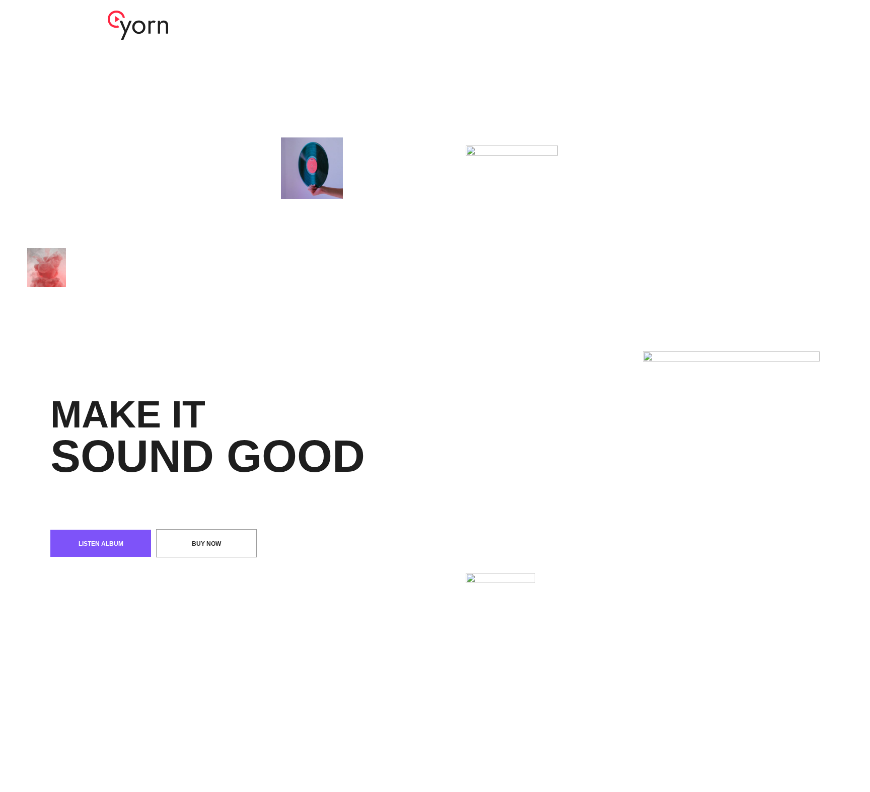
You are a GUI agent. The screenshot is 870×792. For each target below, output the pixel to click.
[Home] (138, 25)
